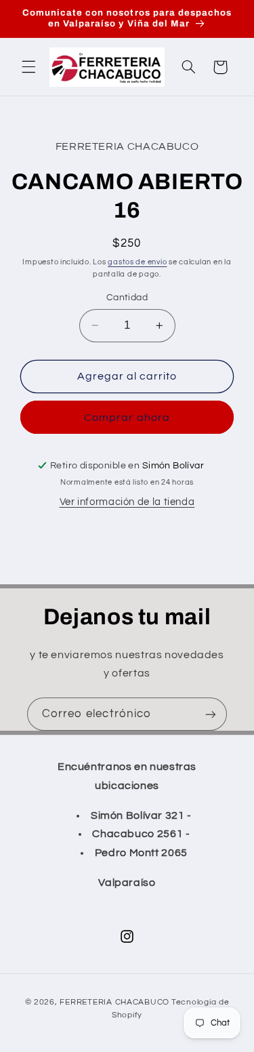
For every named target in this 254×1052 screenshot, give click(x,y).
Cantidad (127, 297)
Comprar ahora (127, 417)
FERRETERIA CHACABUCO (114, 1002)
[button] (28, 67)
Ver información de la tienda (127, 502)
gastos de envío (137, 262)
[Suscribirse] (210, 714)
